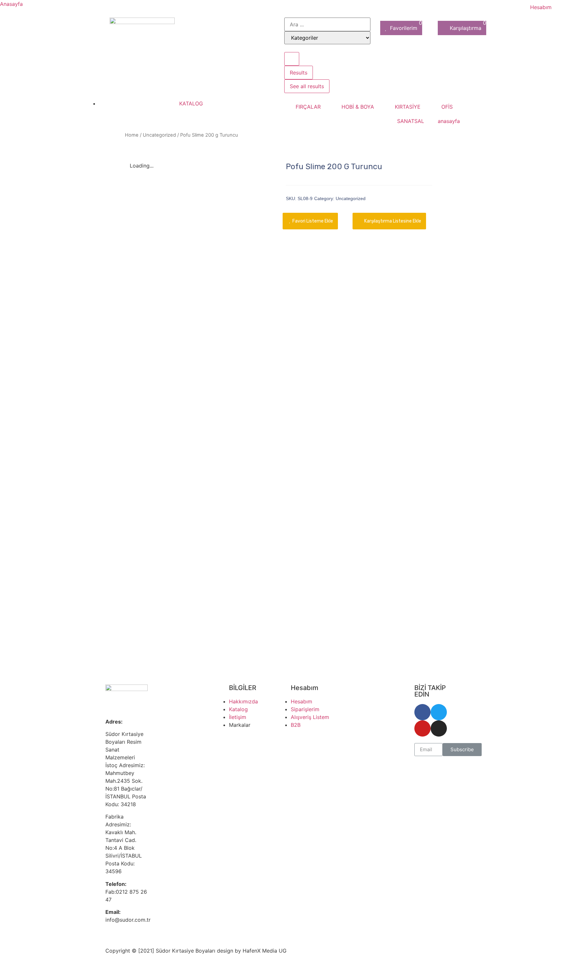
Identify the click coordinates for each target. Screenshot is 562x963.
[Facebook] (422, 712)
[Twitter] (439, 712)
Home (132, 135)
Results (298, 72)
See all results (307, 86)
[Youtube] (422, 728)
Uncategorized (159, 135)
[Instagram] (439, 728)
